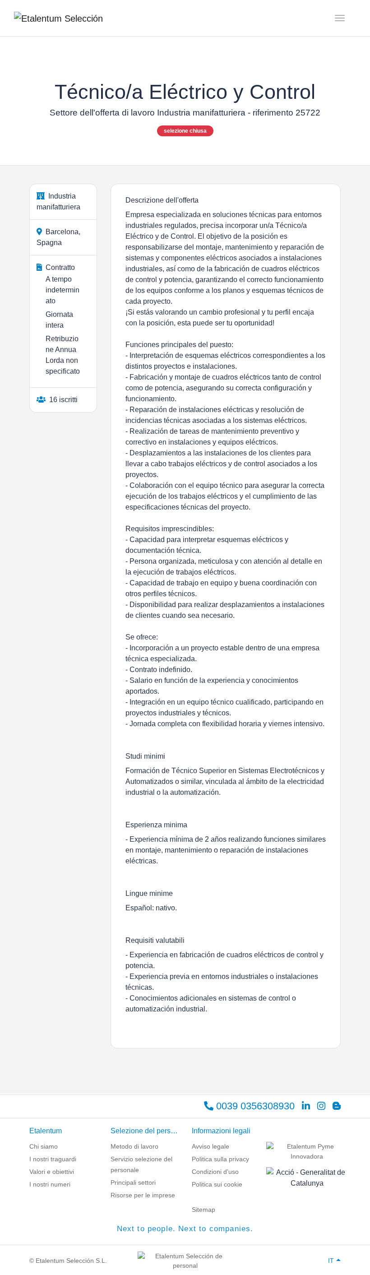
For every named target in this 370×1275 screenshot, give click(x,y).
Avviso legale (210, 1146)
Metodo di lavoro (134, 1146)
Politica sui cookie (217, 1184)
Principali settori (133, 1182)
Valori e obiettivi (51, 1171)
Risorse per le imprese (143, 1195)
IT (331, 1260)
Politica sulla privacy (220, 1159)
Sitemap (203, 1209)
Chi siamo (43, 1146)
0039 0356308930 (254, 1106)
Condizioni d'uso (215, 1171)
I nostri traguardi (52, 1159)
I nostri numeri (49, 1184)
